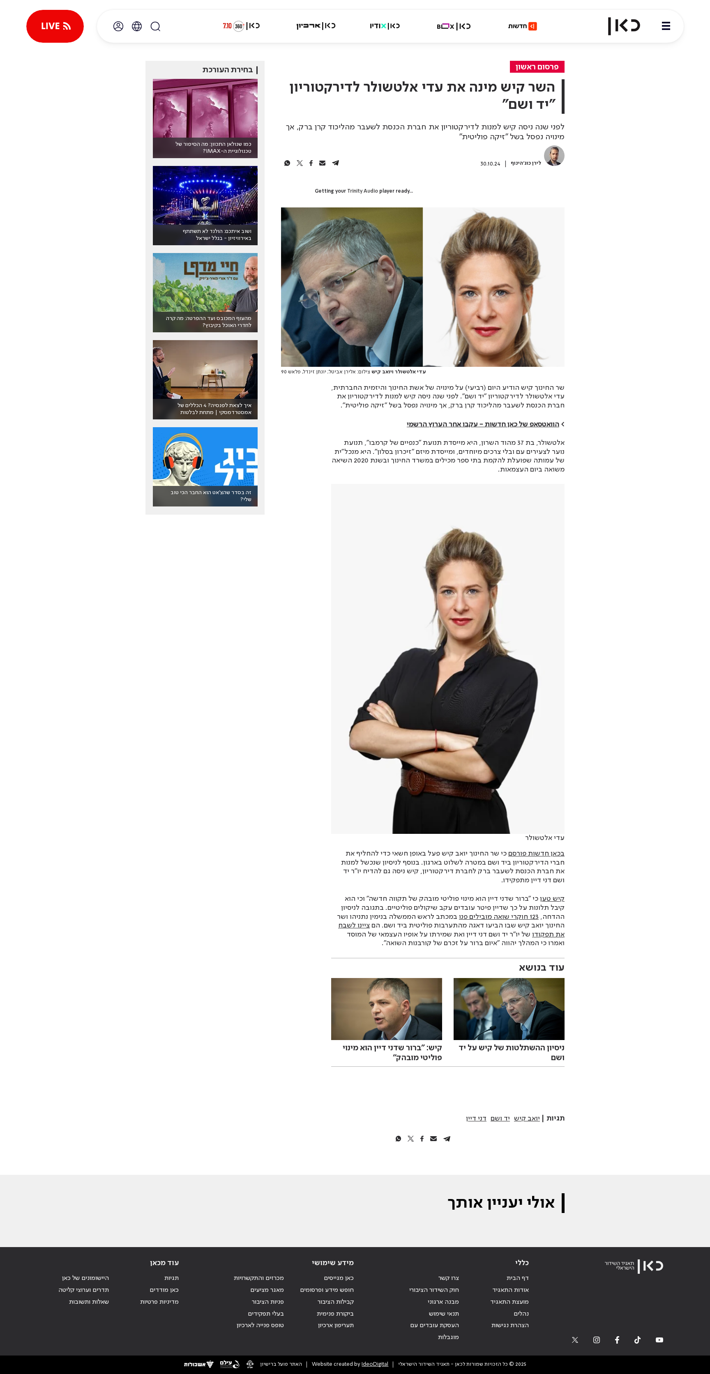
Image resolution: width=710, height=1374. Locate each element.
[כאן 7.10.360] (241, 26)
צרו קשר (448, 1278)
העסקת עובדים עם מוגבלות (434, 1331)
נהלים (521, 1314)
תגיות (171, 1278)
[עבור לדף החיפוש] (155, 26)
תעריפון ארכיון (336, 1325)
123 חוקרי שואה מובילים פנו (499, 917)
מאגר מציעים (267, 1290)
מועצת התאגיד (509, 1302)
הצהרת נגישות (510, 1325)
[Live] (55, 26)
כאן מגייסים (339, 1278)
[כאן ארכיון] (316, 26)
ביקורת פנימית (335, 1314)
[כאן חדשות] (523, 26)
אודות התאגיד (510, 1290)
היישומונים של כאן (85, 1278)
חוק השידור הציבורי (434, 1290)
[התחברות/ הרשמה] (118, 26)
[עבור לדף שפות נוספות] (137, 26)
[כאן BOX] (454, 26)
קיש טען (552, 898)
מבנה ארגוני (443, 1302)
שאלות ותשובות (89, 1302)
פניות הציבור (268, 1302)
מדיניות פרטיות (159, 1302)
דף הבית (518, 1278)
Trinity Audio (362, 191)
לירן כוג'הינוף (526, 163)
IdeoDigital (375, 1364)
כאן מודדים (164, 1290)
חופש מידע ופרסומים (327, 1290)
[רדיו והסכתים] (385, 26)
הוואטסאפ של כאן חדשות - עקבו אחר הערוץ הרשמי (483, 424)
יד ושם (500, 1118)
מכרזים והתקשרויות (259, 1278)
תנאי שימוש (444, 1314)
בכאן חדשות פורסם (536, 853)
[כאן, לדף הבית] (617, 26)
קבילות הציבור (336, 1302)
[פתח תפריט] (666, 26)
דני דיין (476, 1118)
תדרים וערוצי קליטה (83, 1290)
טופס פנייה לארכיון (260, 1325)
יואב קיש (527, 1118)
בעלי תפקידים (266, 1314)
